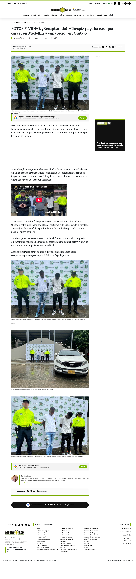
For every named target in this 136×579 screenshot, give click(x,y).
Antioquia (45, 15)
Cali (39, 15)
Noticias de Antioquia (91, 528)
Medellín (26, 15)
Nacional (99, 15)
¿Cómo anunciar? (125, 531)
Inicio (38, 528)
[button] (7, 3)
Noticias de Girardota (43, 539)
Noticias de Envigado (91, 533)
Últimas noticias (19, 3)
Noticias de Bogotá (43, 531)
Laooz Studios (128, 560)
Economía (77, 15)
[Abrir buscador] (27, 3)
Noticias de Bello (65, 533)
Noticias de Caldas (42, 535)
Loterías (87, 541)
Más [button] (110, 15)
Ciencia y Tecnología (43, 547)
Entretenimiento (88, 15)
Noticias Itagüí (41, 537)
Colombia (53, 15)
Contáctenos (127, 543)
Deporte (69, 15)
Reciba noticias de (52, 505)
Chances (63, 541)
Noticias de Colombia (37, 22)
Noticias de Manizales (43, 533)
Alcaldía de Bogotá (90, 539)
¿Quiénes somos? (125, 528)
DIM (105, 15)
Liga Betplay (88, 545)
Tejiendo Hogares (89, 549)
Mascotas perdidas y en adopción (47, 549)
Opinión (62, 547)
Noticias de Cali (65, 531)
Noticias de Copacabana (92, 537)
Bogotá (33, 15)
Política (61, 15)
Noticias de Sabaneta (67, 535)
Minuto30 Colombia (21, 22)
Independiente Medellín (67, 545)
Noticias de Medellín (66, 528)
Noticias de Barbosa (66, 537)
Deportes (87, 543)
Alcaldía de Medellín (66, 539)
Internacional (41, 541)
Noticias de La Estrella (91, 535)
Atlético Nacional (42, 545)
